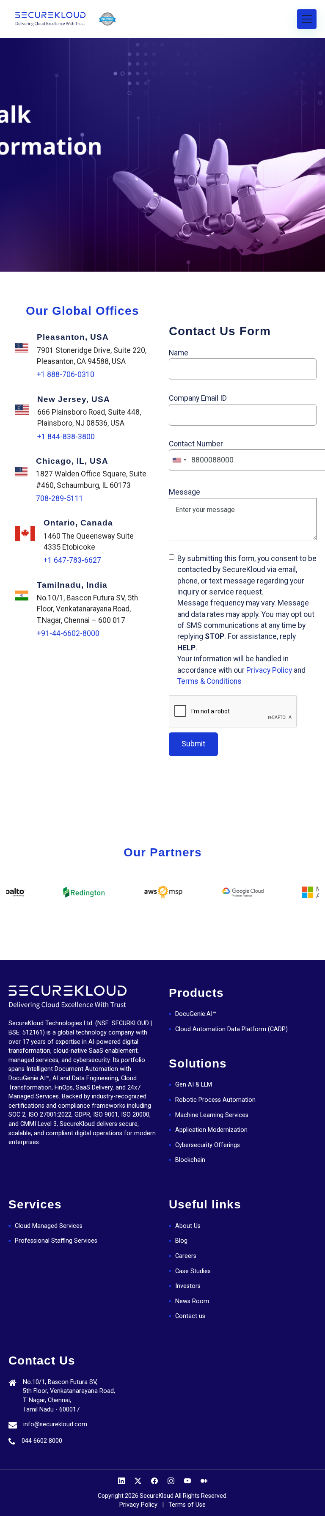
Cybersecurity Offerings (207, 1145)
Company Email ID (198, 398)
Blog (181, 1240)
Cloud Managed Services (49, 1226)
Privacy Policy (269, 670)
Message (184, 492)
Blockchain (190, 1160)
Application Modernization (211, 1130)
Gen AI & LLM (193, 1084)
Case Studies (193, 1271)
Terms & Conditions (209, 681)
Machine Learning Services (211, 1115)
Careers (185, 1256)
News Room (192, 1301)
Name (178, 353)
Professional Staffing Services (56, 1240)
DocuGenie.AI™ (195, 1014)
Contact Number (196, 444)
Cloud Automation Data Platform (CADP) (231, 1029)
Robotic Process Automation (215, 1099)
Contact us (190, 1316)
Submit (193, 744)
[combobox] (179, 460)
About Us (188, 1226)
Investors (188, 1286)
